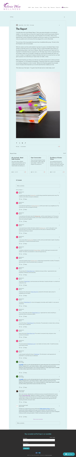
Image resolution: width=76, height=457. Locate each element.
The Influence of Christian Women (56, 158)
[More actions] (59, 25)
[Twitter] (38, 452)
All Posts (11, 16)
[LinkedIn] (39, 452)
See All (64, 153)
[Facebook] (36, 452)
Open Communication (36, 157)
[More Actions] (59, 192)
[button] (33, 7)
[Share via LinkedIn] (22, 142)
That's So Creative (48, 455)
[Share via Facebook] (16, 142)
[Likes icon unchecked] (19, 199)
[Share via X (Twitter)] (19, 142)
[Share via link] (25, 142)
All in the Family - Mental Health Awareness (17, 158)
